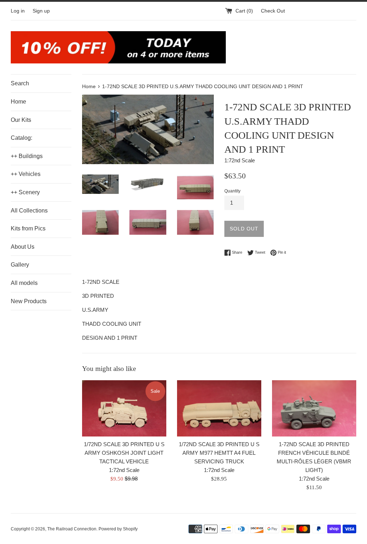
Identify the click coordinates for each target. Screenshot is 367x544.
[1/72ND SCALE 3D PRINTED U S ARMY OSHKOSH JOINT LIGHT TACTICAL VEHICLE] (124, 408)
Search (20, 83)
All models (24, 283)
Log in (18, 11)
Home (18, 102)
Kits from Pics (28, 228)
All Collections (29, 210)
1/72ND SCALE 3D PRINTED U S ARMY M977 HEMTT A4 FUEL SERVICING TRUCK (219, 452)
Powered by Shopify (118, 528)
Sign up (41, 11)
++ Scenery (25, 192)
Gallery (20, 265)
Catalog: (21, 138)
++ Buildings (27, 156)
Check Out (273, 11)
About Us (22, 247)
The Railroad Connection (71, 528)
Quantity (232, 191)
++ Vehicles (25, 174)
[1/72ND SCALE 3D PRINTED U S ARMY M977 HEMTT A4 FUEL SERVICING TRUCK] (219, 408)
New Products (29, 301)
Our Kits (21, 120)
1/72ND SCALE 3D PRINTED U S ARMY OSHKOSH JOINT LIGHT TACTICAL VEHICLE (124, 452)
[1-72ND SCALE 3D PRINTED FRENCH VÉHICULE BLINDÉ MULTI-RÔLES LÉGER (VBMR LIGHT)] (314, 408)
